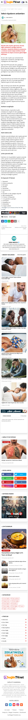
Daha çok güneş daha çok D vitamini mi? (17, 584)
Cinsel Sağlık (10, 9)
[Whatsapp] (9, 221)
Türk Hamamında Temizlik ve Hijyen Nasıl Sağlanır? (17, 569)
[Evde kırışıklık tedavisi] (5, 578)
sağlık (5, 608)
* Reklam (21, 710)
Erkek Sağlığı (16, 601)
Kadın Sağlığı (6, 606)
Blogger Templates (14, 712)
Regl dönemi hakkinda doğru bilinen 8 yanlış (17, 562)
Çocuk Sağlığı (12, 608)
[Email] (15, 221)
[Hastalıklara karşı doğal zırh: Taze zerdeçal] (14, 539)
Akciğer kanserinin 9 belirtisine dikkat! (12, 460)
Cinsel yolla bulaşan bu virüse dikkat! (11, 378)
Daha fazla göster (21, 254)
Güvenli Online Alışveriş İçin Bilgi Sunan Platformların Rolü (12, 354)
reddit (21, 478)
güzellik (14, 641)
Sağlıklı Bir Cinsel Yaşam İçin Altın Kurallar (13, 402)
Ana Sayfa (3, 9)
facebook (8, 474)
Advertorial (14, 619)
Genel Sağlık (6, 603)
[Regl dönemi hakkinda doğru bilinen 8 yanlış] (5, 563)
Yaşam (21, 606)
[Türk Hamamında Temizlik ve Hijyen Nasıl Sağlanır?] (5, 571)
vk (21, 482)
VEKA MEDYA (13, 242)
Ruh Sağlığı (14, 606)
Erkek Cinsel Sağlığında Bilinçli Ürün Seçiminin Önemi (14, 303)
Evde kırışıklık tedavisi (14, 576)
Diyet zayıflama (15, 598)
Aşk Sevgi (14, 625)
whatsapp (8, 478)
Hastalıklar (14, 603)
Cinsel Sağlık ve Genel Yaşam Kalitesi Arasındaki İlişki (11, 278)
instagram (8, 486)
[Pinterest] (12, 221)
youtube (21, 486)
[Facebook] (2, 221)
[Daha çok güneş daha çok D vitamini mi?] (5, 585)
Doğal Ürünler (7, 601)
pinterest (8, 482)
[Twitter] (5, 221)
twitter (21, 474)
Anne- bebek (14, 622)
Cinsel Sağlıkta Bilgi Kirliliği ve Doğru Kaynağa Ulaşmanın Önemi (14, 328)
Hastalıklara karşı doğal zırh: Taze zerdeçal (12, 554)
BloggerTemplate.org (14, 715)
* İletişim (14, 710)
